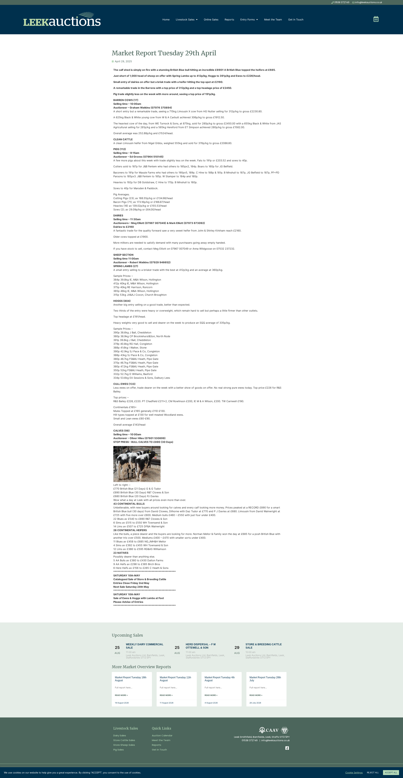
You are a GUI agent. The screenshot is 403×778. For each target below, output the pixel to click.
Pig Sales (118, 749)
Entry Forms (247, 19)
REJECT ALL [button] (373, 772)
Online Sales (211, 19)
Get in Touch (295, 19)
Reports (229, 19)
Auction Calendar (162, 735)
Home (166, 19)
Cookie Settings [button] (354, 772)
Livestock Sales (185, 19)
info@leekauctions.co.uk (275, 740)
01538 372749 (250, 740)
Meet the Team (273, 19)
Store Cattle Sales (124, 740)
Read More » (121, 695)
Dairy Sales (119, 735)
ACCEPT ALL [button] (391, 772)
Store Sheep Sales (124, 745)
